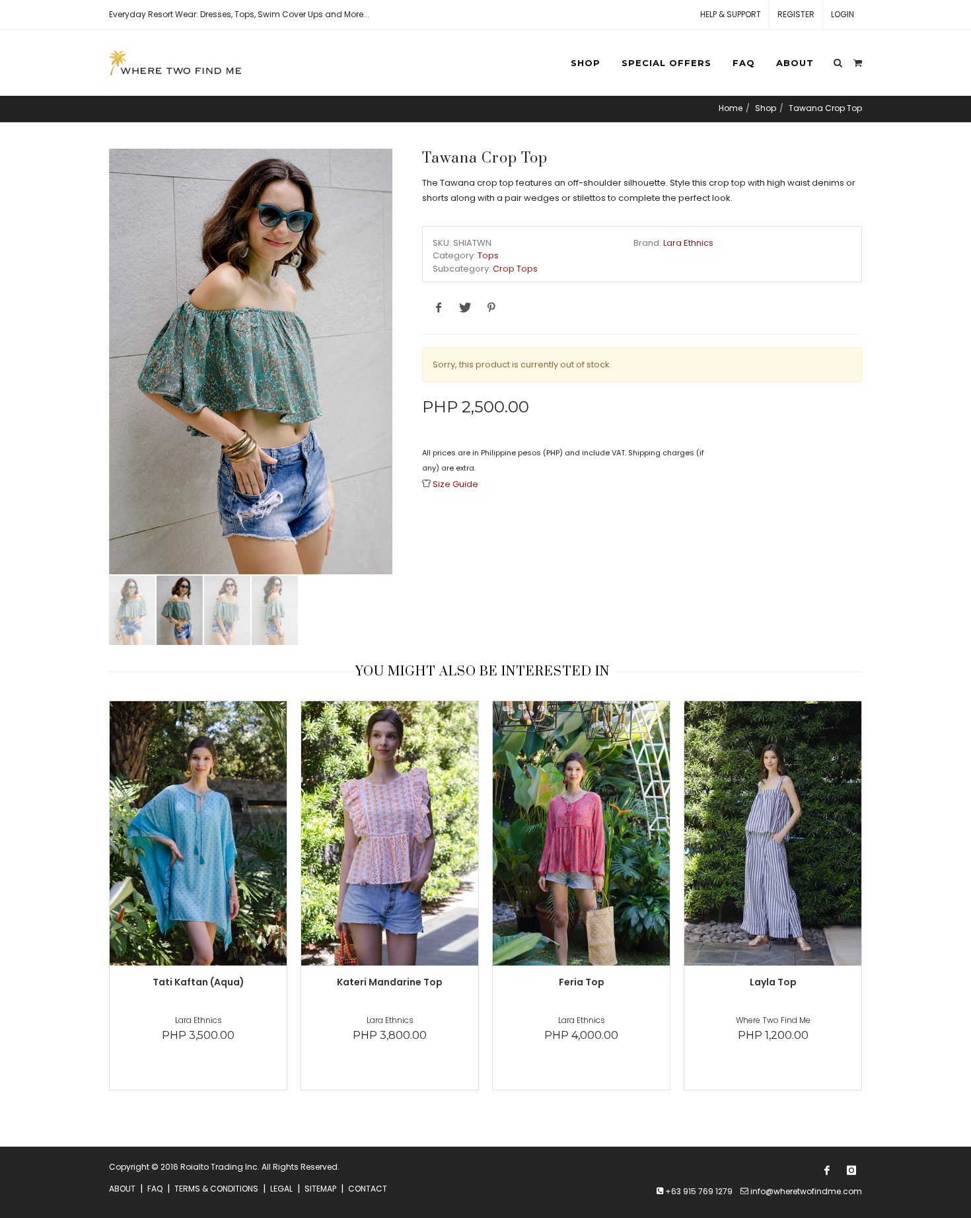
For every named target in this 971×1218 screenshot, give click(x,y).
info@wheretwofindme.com (806, 1191)
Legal (281, 1188)
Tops (488, 255)
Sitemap (320, 1188)
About (795, 62)
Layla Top (773, 982)
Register (795, 14)
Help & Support (730, 14)
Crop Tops (515, 268)
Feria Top (581, 982)
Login (842, 14)
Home (730, 108)
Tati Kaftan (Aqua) (198, 982)
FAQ (744, 62)
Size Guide (455, 484)
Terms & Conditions (216, 1188)
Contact (367, 1188)
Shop (585, 62)
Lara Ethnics (688, 243)
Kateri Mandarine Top (390, 982)
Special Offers (666, 62)
